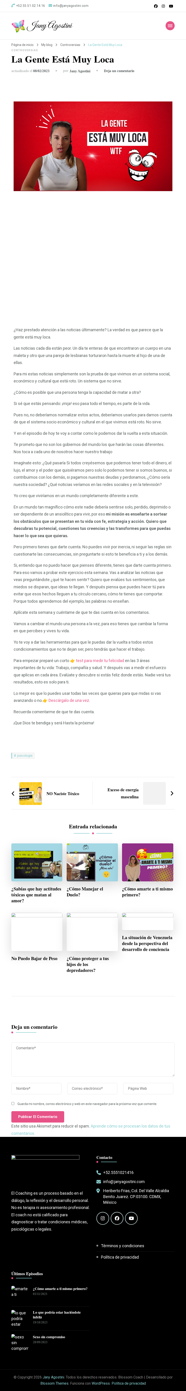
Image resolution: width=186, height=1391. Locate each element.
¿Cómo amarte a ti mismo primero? (147, 892)
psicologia (24, 756)
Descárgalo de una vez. (69, 700)
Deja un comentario (119, 71)
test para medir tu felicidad (100, 660)
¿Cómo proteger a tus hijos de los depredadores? (88, 964)
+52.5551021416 (118, 1172)
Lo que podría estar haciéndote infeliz (57, 1315)
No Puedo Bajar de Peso (34, 958)
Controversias (24, 50)
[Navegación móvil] (170, 25)
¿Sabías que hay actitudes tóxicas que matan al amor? (36, 895)
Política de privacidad (120, 1257)
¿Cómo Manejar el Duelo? (85, 892)
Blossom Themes (54, 1383)
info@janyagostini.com (124, 1181)
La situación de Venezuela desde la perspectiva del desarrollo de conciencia (147, 943)
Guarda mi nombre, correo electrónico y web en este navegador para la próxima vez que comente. (87, 1104)
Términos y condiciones (122, 1245)
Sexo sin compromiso (49, 1337)
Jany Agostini (49, 25)
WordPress (101, 1383)
